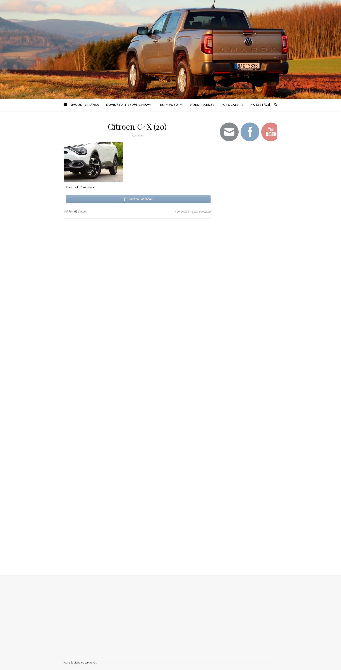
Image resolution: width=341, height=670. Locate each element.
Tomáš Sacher (78, 211)
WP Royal (90, 662)
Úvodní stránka (85, 105)
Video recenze (202, 105)
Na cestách (260, 105)
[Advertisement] (247, 214)
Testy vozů (168, 105)
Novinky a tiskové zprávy (128, 105)
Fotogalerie (232, 105)
